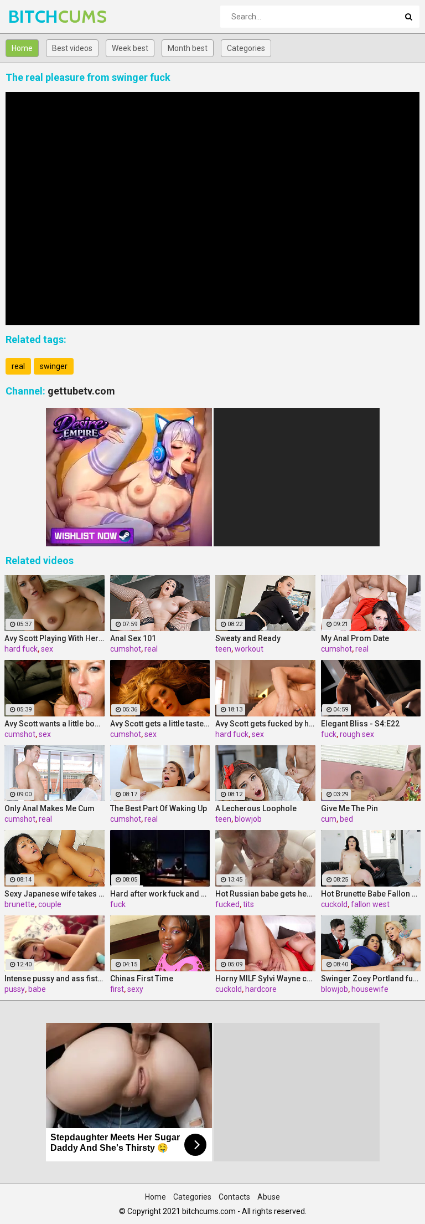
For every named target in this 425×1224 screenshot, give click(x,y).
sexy (135, 989)
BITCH (37, 16)
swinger (54, 366)
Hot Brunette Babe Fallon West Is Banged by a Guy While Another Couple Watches (371, 893)
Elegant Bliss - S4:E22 (360, 723)
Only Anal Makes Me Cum (49, 808)
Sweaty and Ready (248, 638)
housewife (369, 989)
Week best (130, 48)
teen (223, 648)
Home (22, 48)
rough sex (357, 734)
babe (37, 989)
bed (346, 819)
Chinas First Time (141, 978)
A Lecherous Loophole (256, 808)
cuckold (334, 904)
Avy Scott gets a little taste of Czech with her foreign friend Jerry (160, 723)
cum (328, 819)
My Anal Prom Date (355, 638)
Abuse (268, 1196)
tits (248, 904)
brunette (19, 904)
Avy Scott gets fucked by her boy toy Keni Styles (265, 723)
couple (49, 904)
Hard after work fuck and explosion (160, 893)
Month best (188, 48)
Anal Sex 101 (133, 638)
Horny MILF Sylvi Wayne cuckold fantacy (265, 978)
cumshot (125, 648)
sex (47, 648)
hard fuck (21, 648)
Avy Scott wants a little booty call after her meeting (54, 723)
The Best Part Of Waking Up (158, 808)
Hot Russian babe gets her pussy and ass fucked (265, 893)
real (18, 366)
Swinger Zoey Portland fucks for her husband (371, 978)
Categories (246, 48)
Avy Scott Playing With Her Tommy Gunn (54, 638)
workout (249, 648)
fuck (328, 734)
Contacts (234, 1196)
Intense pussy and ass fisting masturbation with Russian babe (54, 978)
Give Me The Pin (349, 808)
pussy (14, 989)
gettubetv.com (81, 391)
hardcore (261, 989)
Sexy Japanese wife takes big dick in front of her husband (54, 893)
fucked (227, 904)
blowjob (248, 819)
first (117, 989)
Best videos (72, 48)
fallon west (370, 904)
